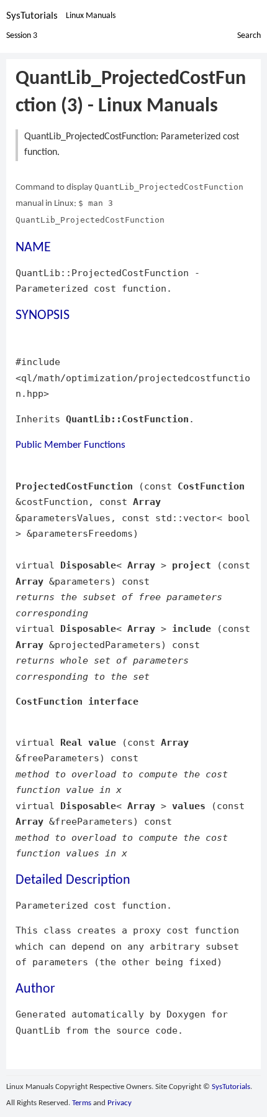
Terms (81, 1103)
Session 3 (21, 35)
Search (249, 35)
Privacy (119, 1103)
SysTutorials (32, 16)
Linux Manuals (90, 16)
